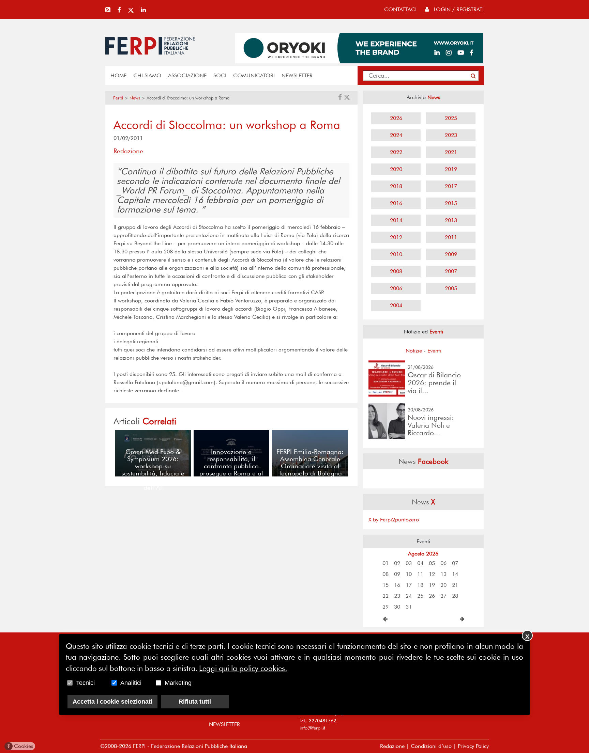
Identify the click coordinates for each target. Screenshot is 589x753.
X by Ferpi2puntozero (393, 519)
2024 (396, 135)
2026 (396, 118)
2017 (451, 186)
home (118, 75)
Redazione (392, 746)
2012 (396, 237)
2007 (451, 271)
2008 (396, 271)
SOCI (219, 75)
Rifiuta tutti (195, 701)
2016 (396, 203)
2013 (451, 220)
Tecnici (85, 682)
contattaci (400, 9)
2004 (396, 305)
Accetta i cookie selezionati (112, 701)
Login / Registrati (458, 9)
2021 (451, 152)
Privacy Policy (473, 746)
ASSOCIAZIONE (187, 75)
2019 (451, 169)
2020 (396, 169)
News (135, 97)
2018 (396, 186)
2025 (451, 118)
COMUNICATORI (254, 75)
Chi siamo (147, 75)
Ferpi (118, 97)
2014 (396, 220)
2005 (451, 288)
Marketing (178, 682)
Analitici (130, 682)
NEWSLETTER (297, 75)
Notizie (414, 350)
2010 (396, 254)
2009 (451, 254)
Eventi (434, 350)
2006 (396, 288)
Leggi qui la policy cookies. (243, 668)
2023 (451, 135)
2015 (451, 203)
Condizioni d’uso (431, 746)
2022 (396, 152)
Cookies (20, 746)
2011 (451, 237)
